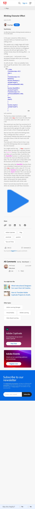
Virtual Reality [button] (10, 312)
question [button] (18, 237)
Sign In (25, 3)
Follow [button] (16, 25)
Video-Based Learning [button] (12, 318)
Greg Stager (10, 25)
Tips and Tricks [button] (10, 242)
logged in (14, 251)
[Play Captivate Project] (17, 214)
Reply (22, 271)
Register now (14, 364)
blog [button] (21, 232)
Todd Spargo (12, 265)
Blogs (7, 8)
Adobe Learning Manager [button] (13, 307)
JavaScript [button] (8, 237)
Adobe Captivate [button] (10, 232)
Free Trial (14, 344)
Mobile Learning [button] (24, 312)
